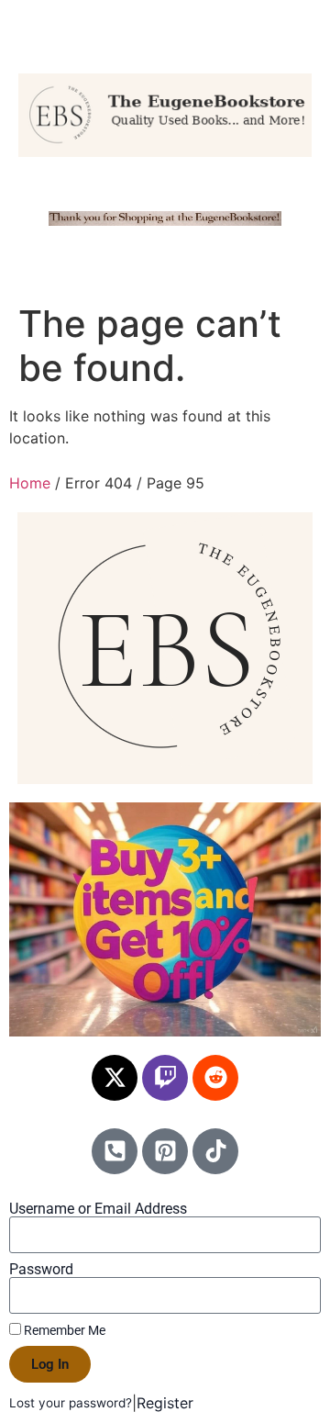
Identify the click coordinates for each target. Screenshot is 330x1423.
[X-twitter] (115, 1078)
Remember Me (63, 1330)
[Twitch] (165, 1078)
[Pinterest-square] (165, 1151)
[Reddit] (215, 1078)
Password (41, 1269)
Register (165, 1403)
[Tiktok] (215, 1151)
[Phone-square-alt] (115, 1151)
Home (29, 483)
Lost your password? (70, 1402)
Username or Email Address (98, 1209)
